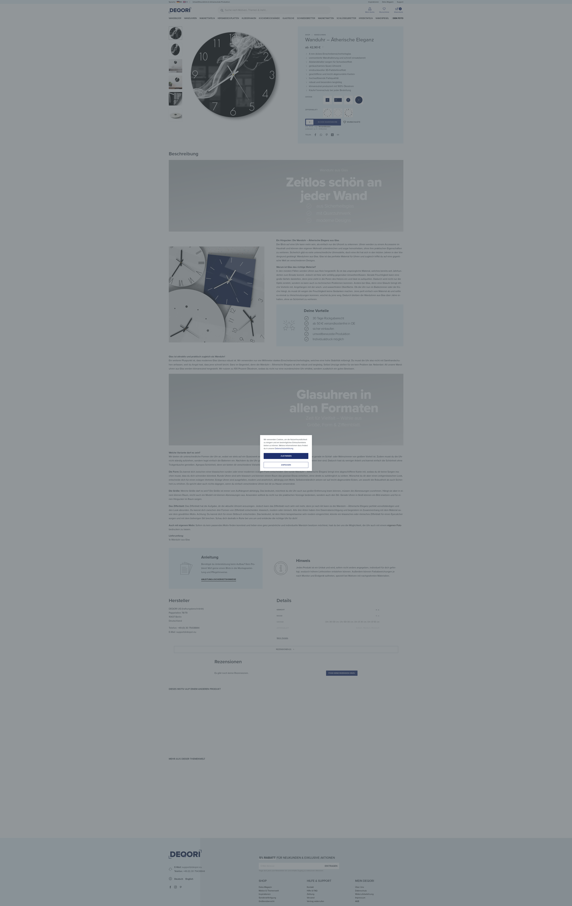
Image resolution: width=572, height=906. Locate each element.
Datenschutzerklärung (284, 448)
